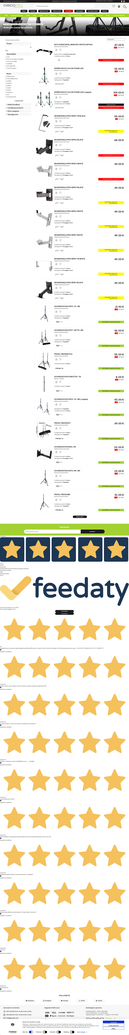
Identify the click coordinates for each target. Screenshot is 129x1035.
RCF (8, 94)
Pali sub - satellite (59, 378)
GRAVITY (9, 83)
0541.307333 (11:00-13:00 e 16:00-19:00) (18, 1011)
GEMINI (9, 81)
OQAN (9, 88)
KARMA (9, 85)
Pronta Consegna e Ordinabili (15, 59)
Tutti (8, 57)
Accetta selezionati (113, 1025)
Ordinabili (9, 63)
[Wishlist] (114, 6)
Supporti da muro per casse (61, 118)
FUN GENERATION (12, 78)
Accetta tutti (113, 1022)
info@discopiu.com (12, 1018)
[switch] (45, 1032)
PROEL (9, 90)
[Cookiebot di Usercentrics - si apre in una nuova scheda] (12, 1032)
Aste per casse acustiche (12, 40)
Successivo (64, 613)
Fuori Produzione (11, 68)
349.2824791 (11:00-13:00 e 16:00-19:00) (18, 1014)
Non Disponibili (11, 66)
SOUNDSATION (11, 97)
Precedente (64, 611)
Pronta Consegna (12, 61)
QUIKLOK (10, 92)
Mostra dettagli (81, 1032)
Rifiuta (113, 1028)
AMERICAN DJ (11, 76)
